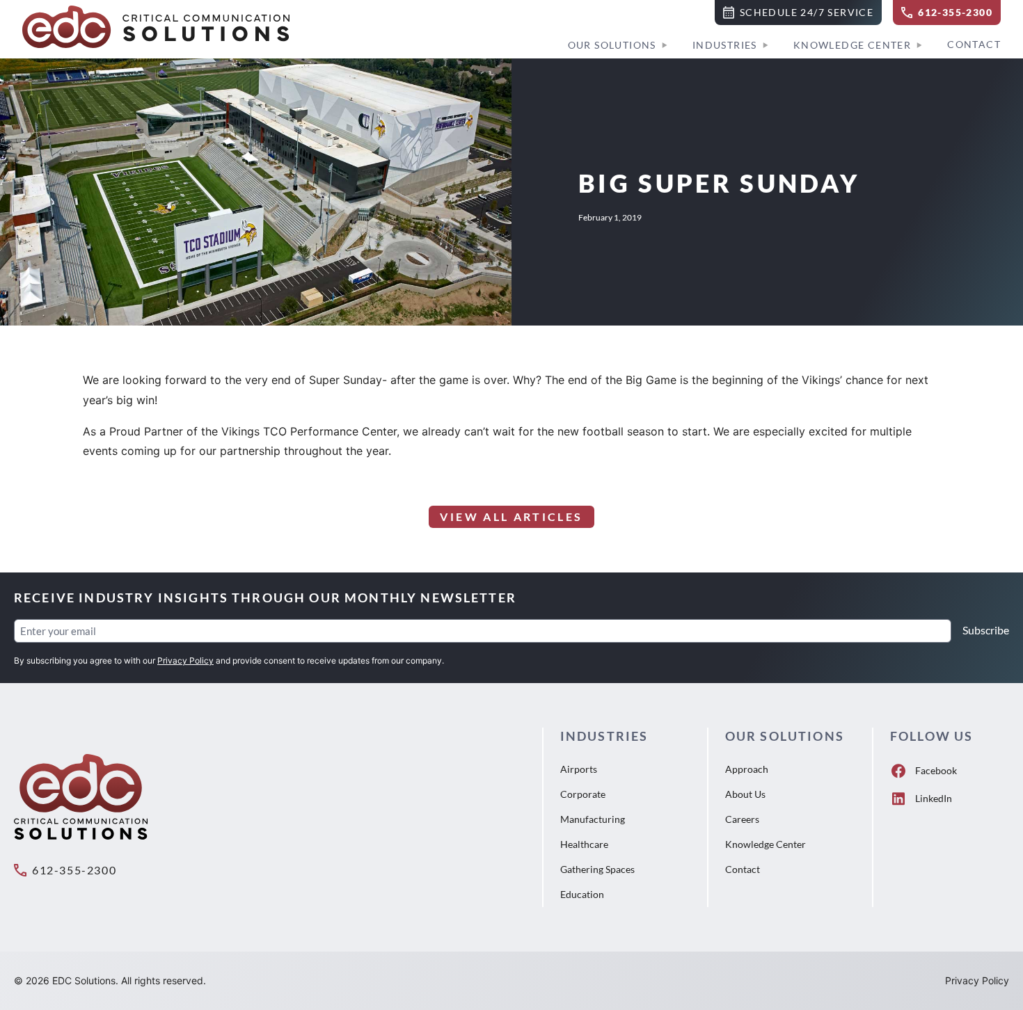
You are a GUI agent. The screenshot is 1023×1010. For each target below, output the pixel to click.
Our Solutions (612, 45)
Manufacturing (592, 819)
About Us (745, 794)
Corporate (582, 794)
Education (582, 894)
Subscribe (985, 629)
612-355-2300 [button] (74, 869)
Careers (742, 819)
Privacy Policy (185, 660)
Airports (578, 769)
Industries (724, 45)
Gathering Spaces (597, 869)
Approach (746, 769)
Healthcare (584, 844)
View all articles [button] (511, 516)
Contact (974, 44)
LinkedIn (933, 798)
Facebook (936, 770)
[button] (798, 12)
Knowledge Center (852, 45)
